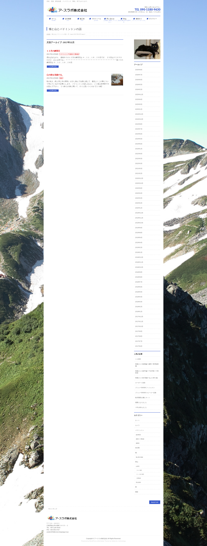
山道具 (137, 466)
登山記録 (138, 482)
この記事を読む (53, 66)
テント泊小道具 (140, 474)
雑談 (61, 78)
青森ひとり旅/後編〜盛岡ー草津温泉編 (147, 365)
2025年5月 (138, 104)
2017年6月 (138, 346)
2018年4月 (138, 297)
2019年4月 (138, 242)
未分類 (137, 448)
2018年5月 (138, 292)
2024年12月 (139, 114)
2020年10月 (139, 183)
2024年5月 (138, 139)
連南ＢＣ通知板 (74, 54)
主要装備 (138, 478)
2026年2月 (138, 89)
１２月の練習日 (53, 51)
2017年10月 (139, 326)
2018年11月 (139, 262)
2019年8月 (138, 232)
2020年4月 (138, 193)
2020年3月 (138, 198)
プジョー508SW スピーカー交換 (145, 393)
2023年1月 (138, 149)
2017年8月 (138, 336)
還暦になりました (141, 402)
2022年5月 (138, 158)
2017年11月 (139, 321)
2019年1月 (138, 252)
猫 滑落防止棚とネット (142, 397)
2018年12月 (139, 257)
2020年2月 (138, 203)
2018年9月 (138, 272)
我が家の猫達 (139, 457)
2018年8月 (138, 277)
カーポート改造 (140, 383)
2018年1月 (138, 311)
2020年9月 (138, 188)
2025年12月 (139, 94)
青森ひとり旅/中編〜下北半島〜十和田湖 (147, 372)
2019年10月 (139, 223)
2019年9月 (138, 228)
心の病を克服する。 (55, 75)
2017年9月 (138, 331)
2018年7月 (138, 282)
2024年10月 (139, 119)
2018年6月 (138, 287)
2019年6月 (138, 237)
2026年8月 (138, 70)
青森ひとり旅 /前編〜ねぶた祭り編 (146, 378)
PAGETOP (154, 502)
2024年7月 (138, 129)
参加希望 (138, 434)
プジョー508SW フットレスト (145, 387)
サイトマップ (52, 509)
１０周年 (138, 359)
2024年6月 (138, 134)
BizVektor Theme (103, 541)
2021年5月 (138, 168)
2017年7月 (138, 341)
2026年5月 (138, 84)
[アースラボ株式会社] (67, 10)
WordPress (93, 541)
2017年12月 (139, 316)
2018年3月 (138, 302)
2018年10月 (139, 267)
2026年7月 (138, 75)
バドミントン (64, 54)
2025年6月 (138, 99)
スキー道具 (139, 470)
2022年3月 (138, 163)
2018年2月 (138, 306)
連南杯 (137, 443)
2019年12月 (139, 213)
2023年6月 (138, 144)
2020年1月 (138, 208)
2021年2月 (138, 173)
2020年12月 (139, 178)
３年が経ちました (141, 407)
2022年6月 (138, 154)
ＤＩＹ (137, 420)
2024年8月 (138, 124)
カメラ (137, 425)
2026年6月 (138, 79)
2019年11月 (139, 218)
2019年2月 (138, 247)
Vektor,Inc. (115, 541)
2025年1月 (138, 109)
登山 (136, 462)
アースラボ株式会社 (100, 538)
